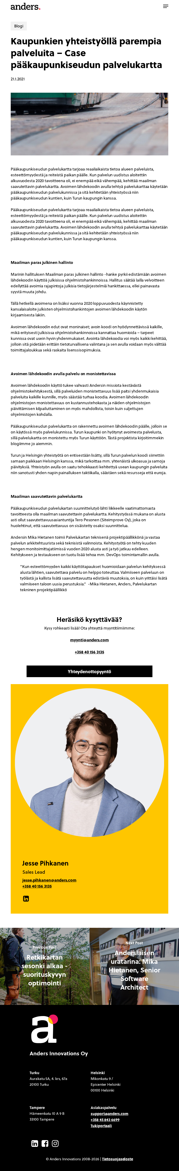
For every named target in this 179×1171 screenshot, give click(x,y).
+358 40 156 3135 (89, 652)
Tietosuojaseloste (117, 1158)
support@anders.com (109, 1113)
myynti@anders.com (89, 640)
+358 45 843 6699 (105, 1119)
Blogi (18, 26)
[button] (165, 6)
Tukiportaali (101, 1125)
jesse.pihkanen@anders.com (49, 880)
